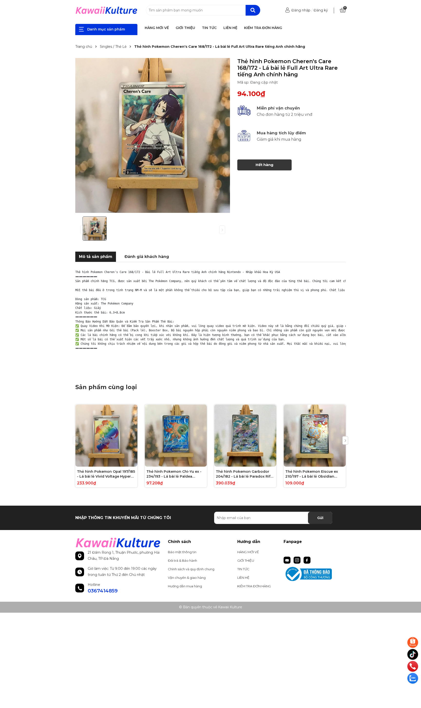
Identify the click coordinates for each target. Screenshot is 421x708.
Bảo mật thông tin (182, 552)
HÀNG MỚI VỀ (157, 28)
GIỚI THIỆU (185, 28)
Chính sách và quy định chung (191, 569)
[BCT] (315, 574)
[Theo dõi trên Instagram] (298, 560)
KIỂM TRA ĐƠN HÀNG (263, 28)
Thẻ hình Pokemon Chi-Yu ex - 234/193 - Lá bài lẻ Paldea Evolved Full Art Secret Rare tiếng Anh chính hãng (173, 474)
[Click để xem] (152, 135)
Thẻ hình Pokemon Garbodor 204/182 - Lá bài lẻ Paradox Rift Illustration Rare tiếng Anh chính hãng (245, 474)
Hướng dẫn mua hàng (185, 586)
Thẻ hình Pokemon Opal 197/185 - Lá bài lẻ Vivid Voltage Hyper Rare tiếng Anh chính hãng (106, 474)
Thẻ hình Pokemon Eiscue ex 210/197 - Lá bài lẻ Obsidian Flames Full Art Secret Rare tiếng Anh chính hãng (311, 474)
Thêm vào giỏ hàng (109, 462)
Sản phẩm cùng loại (106, 387)
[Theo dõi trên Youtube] (288, 560)
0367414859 (103, 591)
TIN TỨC (209, 28)
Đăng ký (321, 10)
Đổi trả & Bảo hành (182, 560)
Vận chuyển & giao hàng (187, 578)
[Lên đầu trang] (413, 689)
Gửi (320, 518)
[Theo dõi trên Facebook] (307, 560)
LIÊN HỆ (230, 28)
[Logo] (106, 10)
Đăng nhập (300, 10)
